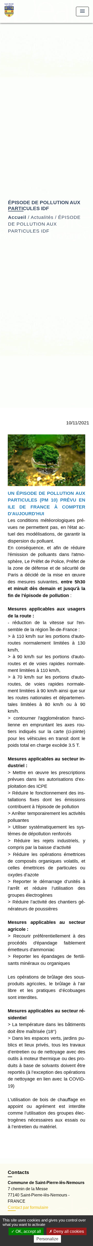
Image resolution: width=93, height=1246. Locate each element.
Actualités (42, 217)
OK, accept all (27, 1231)
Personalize (47, 1239)
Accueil (17, 217)
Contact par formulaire (28, 1207)
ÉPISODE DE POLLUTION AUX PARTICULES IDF (44, 224)
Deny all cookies (68, 1231)
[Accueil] (23, 11)
